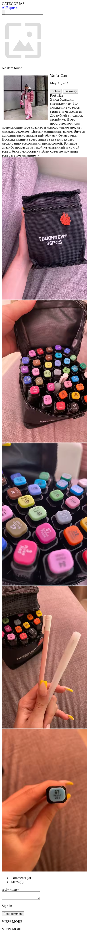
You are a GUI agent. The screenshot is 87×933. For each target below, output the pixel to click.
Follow (56, 91)
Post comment (13, 913)
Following (70, 91)
